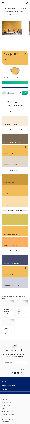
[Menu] (3, 2)
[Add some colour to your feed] (9, 373)
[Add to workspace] (25, 54)
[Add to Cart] (25, 93)
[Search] (23, 3)
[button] (27, 3)
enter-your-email (6, 360)
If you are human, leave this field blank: (3, 346)
